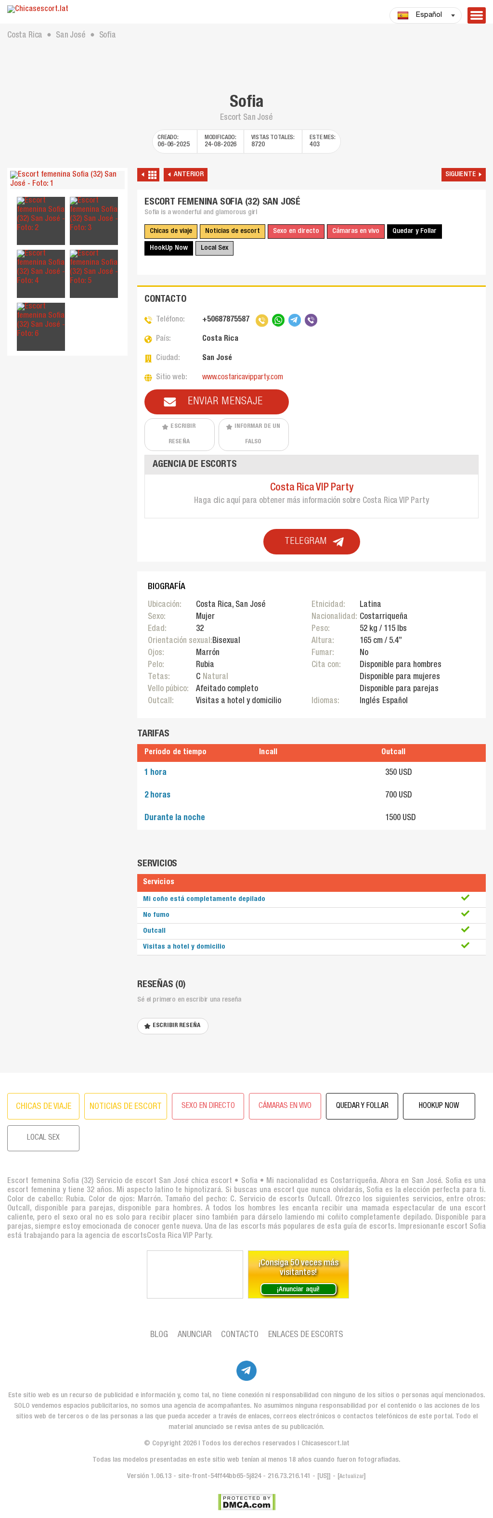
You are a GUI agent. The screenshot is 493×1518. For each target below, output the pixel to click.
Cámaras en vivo (355, 231)
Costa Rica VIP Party (311, 488)
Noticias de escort (232, 231)
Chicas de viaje (171, 231)
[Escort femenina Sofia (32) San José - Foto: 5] (94, 268)
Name (118, 723)
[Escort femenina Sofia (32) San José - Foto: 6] (41, 321)
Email (119, 754)
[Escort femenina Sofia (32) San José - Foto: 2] (41, 215)
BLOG (159, 1335)
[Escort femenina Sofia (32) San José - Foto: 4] (41, 268)
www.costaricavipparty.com (242, 378)
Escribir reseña (182, 434)
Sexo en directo (296, 231)
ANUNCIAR (194, 1335)
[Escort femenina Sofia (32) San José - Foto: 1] (67, 180)
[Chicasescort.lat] (67, 9)
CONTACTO (240, 1335)
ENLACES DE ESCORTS (305, 1335)
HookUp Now (169, 248)
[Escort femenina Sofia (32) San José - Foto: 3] (94, 215)
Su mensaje (124, 766)
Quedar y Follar (414, 231)
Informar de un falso (257, 434)
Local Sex (214, 248)
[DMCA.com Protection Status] (247, 1502)
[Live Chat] (195, 1274)
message (124, 785)
